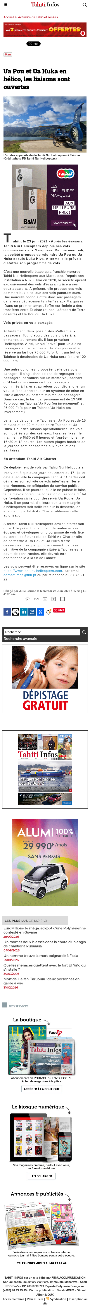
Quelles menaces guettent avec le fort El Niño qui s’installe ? (44, 967)
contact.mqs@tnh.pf (19, 575)
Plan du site (35, 1299)
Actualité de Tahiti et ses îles (38, 17)
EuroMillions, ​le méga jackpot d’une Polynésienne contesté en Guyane (44, 930)
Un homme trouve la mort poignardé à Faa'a (40, 956)
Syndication (58, 1299)
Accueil (8, 17)
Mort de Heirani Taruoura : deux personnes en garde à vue (41, 981)
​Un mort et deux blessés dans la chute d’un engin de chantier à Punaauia (44, 944)
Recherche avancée (20, 639)
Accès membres (13, 1299)
